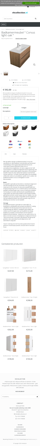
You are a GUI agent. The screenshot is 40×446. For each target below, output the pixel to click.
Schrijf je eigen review (21, 38)
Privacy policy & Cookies (20, 431)
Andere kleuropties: (9, 123)
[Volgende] (39, 73)
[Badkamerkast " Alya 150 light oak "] (29, 284)
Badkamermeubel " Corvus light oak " (15, 29)
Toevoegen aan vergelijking (21, 85)
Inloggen (20, 424)
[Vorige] (1, 74)
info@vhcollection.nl (21, 414)
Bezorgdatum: (7, 111)
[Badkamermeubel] (6, 127)
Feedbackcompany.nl (32, 439)
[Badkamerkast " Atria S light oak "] (29, 343)
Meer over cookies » (20, 5)
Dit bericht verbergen (31, 3)
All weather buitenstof (20, 435)
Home (2, 29)
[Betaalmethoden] (10, 141)
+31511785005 (13, 80)
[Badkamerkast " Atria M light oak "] (10, 343)
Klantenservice (20, 427)
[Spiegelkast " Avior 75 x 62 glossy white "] (29, 255)
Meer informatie (31, 99)
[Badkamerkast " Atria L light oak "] (29, 314)
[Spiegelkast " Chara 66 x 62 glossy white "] (10, 284)
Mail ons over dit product (21, 82)
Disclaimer (20, 433)
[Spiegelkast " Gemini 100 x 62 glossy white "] (10, 255)
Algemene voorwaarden (20, 429)
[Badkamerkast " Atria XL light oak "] (10, 314)
